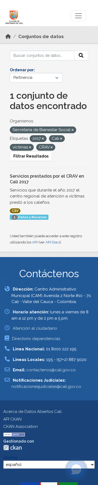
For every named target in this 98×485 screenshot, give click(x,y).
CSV (15, 211)
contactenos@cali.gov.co (51, 369)
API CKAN (12, 419)
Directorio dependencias (36, 338)
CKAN (12, 447)
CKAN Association (20, 426)
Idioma (10, 457)
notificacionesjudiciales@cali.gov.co (46, 386)
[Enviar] (81, 55)
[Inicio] (8, 36)
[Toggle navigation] (78, 15)
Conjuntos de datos (41, 36)
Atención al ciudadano (35, 328)
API (35, 242)
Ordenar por (22, 70)
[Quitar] (73, 130)
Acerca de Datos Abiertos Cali (32, 411)
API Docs (52, 242)
